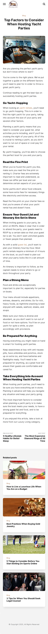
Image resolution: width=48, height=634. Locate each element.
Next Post (34, 437)
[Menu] (4, 4)
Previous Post (12, 437)
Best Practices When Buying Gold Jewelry (23, 525)
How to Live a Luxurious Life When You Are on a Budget (24, 487)
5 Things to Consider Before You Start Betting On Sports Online (23, 562)
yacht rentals (25, 108)
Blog (24, 16)
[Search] (44, 4)
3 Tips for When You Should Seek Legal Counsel (23, 599)
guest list (22, 244)
